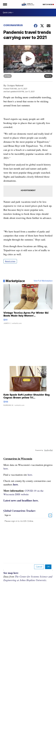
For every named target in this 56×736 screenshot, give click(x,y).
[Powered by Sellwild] (48, 450)
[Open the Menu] (4, 4)
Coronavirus (13, 25)
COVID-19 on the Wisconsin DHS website (23, 492)
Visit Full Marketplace (43, 281)
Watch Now (48, 4)
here (15, 484)
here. (6, 468)
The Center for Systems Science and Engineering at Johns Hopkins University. (27, 578)
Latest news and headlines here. (21, 500)
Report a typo (10, 261)
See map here (10, 573)
